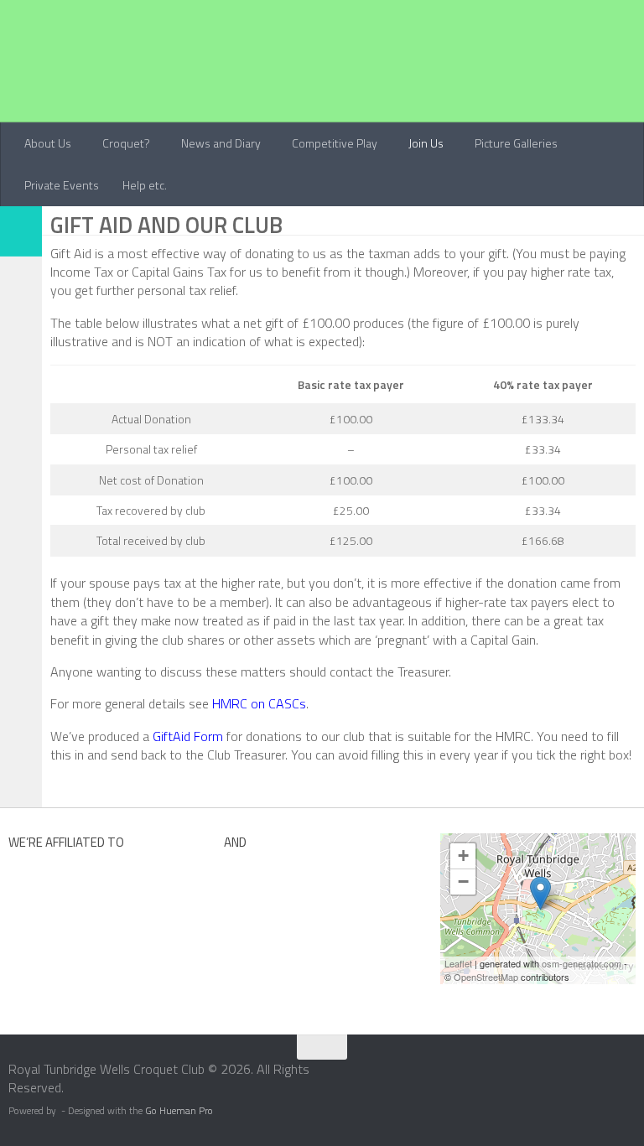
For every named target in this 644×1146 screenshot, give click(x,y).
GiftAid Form (188, 736)
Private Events (61, 185)
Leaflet (458, 963)
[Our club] (540, 893)
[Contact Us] (633, 1074)
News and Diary (221, 143)
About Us (47, 143)
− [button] (463, 881)
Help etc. (144, 185)
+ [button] (463, 855)
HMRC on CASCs (259, 703)
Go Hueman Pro (179, 1110)
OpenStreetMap (486, 976)
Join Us (426, 143)
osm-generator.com (581, 963)
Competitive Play (334, 143)
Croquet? (126, 143)
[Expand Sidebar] (21, 231)
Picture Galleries (516, 143)
